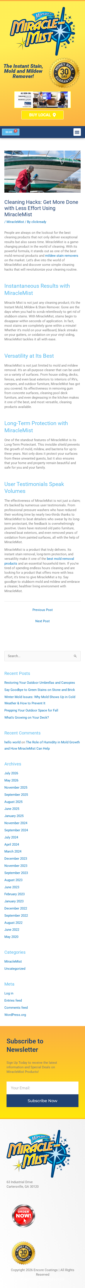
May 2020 (11, 937)
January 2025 (14, 816)
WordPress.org (15, 1015)
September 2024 (16, 830)
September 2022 (16, 916)
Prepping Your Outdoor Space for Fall (31, 710)
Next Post (42, 621)
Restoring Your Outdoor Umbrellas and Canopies (39, 683)
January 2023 (14, 901)
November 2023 (15, 866)
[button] (77, 132)
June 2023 (11, 887)
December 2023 (15, 859)
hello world (12, 742)
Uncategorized (14, 969)
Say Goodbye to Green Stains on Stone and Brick (39, 690)
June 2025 (11, 809)
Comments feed (16, 1008)
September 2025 (16, 795)
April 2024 (11, 844)
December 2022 (15, 908)
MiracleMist (15, 222)
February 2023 (14, 894)
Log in (8, 993)
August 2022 (13, 923)
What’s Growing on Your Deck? (26, 718)
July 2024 (11, 837)
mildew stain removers (61, 256)
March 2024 (12, 851)
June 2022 (11, 930)
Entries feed (13, 1000)
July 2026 (11, 773)
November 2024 (15, 823)
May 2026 (11, 780)
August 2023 (13, 880)
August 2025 (13, 802)
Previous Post (42, 610)
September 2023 (16, 873)
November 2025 (15, 787)
